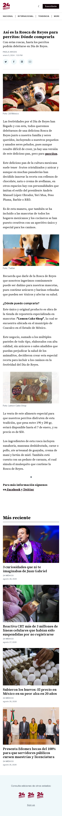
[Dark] (39, 6)
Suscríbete (51, 6)
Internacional (26, 16)
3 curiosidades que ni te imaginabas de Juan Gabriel (25, 569)
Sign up (31, 805)
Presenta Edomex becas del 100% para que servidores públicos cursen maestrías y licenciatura (29, 753)
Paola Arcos (10, 52)
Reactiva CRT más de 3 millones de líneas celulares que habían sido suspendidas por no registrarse (30, 630)
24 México (8, 575)
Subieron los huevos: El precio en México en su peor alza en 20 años (30, 692)
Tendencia (43, 16)
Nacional (8, 16)
